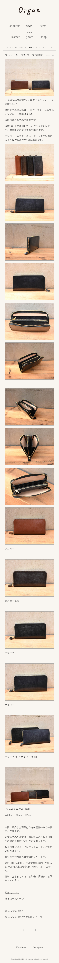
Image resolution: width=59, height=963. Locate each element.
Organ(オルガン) (14, 911)
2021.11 (13, 47)
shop (44, 37)
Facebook (21, 947)
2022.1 (31, 47)
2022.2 (38, 47)
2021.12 (22, 47)
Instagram (38, 947)
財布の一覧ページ (14, 898)
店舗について (12, 892)
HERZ (23, 959)
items (43, 25)
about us (15, 25)
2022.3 (46, 47)
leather (15, 37)
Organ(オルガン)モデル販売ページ (23, 917)
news (29, 25)
